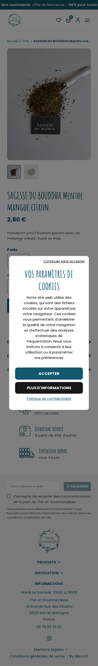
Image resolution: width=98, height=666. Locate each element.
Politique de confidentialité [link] (49, 398)
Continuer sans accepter (64, 261)
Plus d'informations (49, 388)
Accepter (49, 373)
